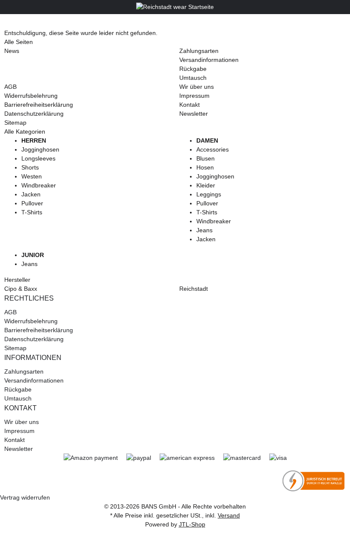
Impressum (194, 95)
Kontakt (189, 104)
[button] (175, 298)
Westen (31, 176)
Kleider (205, 185)
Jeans (204, 230)
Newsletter (193, 113)
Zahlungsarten (199, 50)
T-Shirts (31, 212)
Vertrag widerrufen (25, 497)
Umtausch (193, 77)
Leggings (208, 194)
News (11, 50)
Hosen (205, 167)
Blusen (205, 158)
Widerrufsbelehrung (31, 95)
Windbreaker (38, 185)
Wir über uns (196, 86)
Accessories (212, 149)
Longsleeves (38, 158)
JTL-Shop (192, 524)
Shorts (30, 167)
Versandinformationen (209, 59)
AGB (10, 86)
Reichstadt (193, 288)
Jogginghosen (40, 149)
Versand (229, 515)
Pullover (32, 203)
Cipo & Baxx (20, 288)
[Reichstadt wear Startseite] (175, 6)
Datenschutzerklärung (34, 113)
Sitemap (15, 122)
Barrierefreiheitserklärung (38, 104)
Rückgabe (193, 68)
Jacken (31, 194)
